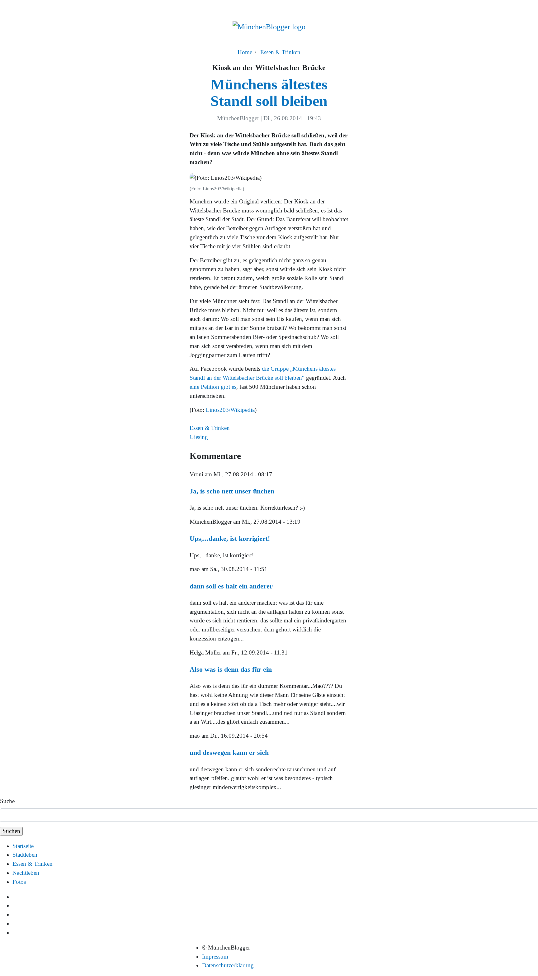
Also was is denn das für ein (231, 669)
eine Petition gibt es (213, 386)
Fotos (19, 881)
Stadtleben (24, 854)
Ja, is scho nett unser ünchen (232, 491)
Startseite (23, 846)
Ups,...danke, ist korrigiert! (230, 538)
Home (245, 52)
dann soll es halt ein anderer (231, 586)
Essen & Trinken (280, 52)
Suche (7, 801)
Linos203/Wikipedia (230, 410)
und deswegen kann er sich (229, 752)
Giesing (199, 437)
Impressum (215, 956)
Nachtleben (25, 872)
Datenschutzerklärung (228, 965)
